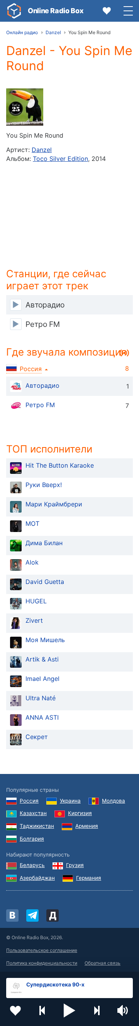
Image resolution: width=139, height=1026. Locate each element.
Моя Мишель (45, 640)
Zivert (34, 620)
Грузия (75, 865)
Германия (88, 878)
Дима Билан (44, 543)
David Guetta (44, 582)
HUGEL (36, 601)
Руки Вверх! (43, 485)
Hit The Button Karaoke (59, 465)
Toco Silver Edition (60, 158)
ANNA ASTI (42, 717)
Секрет (36, 737)
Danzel (42, 150)
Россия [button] (31, 369)
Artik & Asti (42, 659)
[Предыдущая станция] (42, 1010)
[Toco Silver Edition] (24, 107)
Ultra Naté (40, 698)
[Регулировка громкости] (123, 1010)
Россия (29, 801)
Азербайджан (37, 878)
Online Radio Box (55, 11)
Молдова (113, 801)
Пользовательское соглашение (41, 950)
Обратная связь (102, 963)
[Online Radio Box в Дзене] (52, 915)
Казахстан (33, 813)
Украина (70, 801)
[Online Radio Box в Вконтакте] (12, 915)
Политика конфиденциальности (41, 963)
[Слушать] (16, 305)
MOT (32, 523)
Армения (86, 826)
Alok (32, 562)
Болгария (32, 839)
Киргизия (80, 813)
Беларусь (32, 865)
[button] (69, 1010)
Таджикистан (37, 826)
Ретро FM (40, 405)
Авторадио (42, 386)
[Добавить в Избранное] (15, 1010)
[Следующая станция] (96, 1010)
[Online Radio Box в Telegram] (32, 915)
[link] (14, 11)
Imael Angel (42, 678)
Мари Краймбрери (53, 504)
